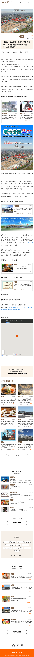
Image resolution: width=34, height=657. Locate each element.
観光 (28, 404)
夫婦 (26, 426)
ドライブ (5, 449)
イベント (25, 404)
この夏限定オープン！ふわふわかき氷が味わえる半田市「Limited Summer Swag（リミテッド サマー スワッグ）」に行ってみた (21, 577)
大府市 (29, 613)
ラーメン (9, 404)
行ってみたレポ (10, 545)
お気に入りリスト (28, 2)
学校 (24, 449)
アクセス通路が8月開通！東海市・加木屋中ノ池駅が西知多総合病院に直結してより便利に (9, 117)
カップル (25, 545)
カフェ (13, 542)
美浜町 (31, 403)
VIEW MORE (17, 523)
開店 (19, 426)
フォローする (23, 373)
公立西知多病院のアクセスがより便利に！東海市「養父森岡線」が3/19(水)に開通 (23, 210)
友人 (16, 548)
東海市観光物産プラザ (15, 487)
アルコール (9, 426)
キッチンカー (20, 404)
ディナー (5, 404)
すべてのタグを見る (16, 555)
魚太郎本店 (12, 479)
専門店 (27, 542)
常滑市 (29, 625)
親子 (24, 426)
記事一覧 (17, 455)
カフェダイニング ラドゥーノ (17, 509)
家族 (28, 426)
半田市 (31, 426)
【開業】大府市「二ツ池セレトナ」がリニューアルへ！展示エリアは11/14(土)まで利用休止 (21, 611)
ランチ (2, 404)
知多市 (13, 403)
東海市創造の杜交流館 (15, 494)
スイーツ (21, 542)
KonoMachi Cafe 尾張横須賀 (17, 502)
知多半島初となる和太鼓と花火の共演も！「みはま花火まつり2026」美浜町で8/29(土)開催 (25, 400)
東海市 (14, 426)
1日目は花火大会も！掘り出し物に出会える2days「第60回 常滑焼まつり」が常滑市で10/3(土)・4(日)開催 (21, 623)
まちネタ (21, 426)
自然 (10, 449)
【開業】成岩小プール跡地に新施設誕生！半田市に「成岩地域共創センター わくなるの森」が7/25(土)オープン (21, 589)
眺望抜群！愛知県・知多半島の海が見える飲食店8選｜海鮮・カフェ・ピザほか (8, 446)
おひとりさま (8, 548)
